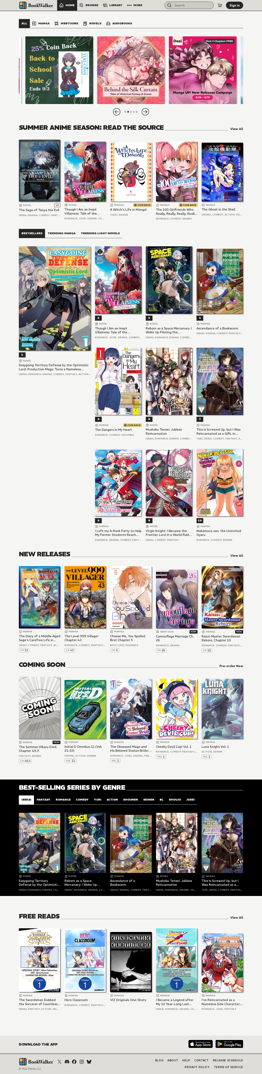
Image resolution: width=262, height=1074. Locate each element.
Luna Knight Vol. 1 (215, 747)
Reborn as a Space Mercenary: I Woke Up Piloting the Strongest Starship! (169, 330)
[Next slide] (145, 111)
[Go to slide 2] (128, 112)
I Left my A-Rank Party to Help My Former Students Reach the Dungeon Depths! (118, 533)
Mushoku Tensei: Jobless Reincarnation (164, 432)
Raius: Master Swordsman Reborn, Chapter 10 (221, 638)
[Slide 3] (203, 70)
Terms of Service (228, 1067)
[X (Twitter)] (59, 1061)
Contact (201, 1060)
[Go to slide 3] (131, 112)
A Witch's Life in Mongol (128, 210)
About (172, 1060)
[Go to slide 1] (125, 112)
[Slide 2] (131, 70)
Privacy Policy (197, 1067)
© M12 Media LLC (30, 1068)
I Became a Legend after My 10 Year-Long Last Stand (174, 1002)
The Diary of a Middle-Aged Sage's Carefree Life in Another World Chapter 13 (39, 638)
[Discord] (66, 1061)
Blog (159, 1060)
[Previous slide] (116, 111)
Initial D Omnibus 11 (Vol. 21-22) (83, 749)
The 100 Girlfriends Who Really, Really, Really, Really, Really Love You (176, 212)
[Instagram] (81, 1061)
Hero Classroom (76, 1000)
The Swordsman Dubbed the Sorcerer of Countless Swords (38, 1002)
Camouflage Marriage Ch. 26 (175, 638)
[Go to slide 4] (134, 112)
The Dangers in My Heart (113, 430)
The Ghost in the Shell (218, 209)
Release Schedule (228, 1060)
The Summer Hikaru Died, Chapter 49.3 (38, 749)
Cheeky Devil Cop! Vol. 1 (173, 747)
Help (186, 1060)
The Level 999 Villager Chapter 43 (81, 638)
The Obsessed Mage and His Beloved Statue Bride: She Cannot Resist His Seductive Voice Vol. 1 (129, 749)
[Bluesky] (89, 1061)
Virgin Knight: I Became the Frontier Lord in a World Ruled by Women (168, 533)
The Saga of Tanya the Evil (39, 210)
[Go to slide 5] (137, 112)
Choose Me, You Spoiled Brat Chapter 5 (127, 638)
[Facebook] (74, 1061)
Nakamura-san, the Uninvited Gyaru (218, 533)
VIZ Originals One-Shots (128, 1000)
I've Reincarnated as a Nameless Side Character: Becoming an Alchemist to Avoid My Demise (221, 1002)
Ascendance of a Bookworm (217, 328)
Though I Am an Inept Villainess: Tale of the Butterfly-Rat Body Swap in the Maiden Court (83, 211)
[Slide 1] (59, 70)
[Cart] (219, 5)
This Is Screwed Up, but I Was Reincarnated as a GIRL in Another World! (218, 432)
